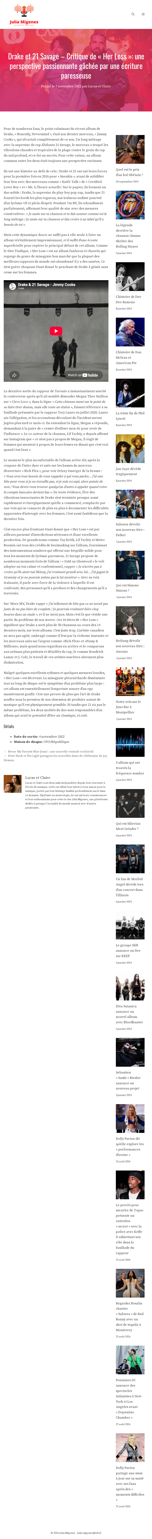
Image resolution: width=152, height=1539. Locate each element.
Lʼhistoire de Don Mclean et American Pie (128, 357)
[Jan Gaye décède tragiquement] (130, 460)
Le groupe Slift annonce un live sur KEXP (128, 950)
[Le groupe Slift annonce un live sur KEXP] (130, 937)
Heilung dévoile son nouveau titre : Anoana (130, 646)
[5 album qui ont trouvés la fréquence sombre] (130, 754)
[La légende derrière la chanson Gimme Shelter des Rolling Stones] (130, 216)
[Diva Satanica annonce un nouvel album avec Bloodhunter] (130, 997)
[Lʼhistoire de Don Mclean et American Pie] (130, 344)
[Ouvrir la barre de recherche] (133, 14)
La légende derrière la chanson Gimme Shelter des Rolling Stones (128, 236)
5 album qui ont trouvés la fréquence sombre (130, 768)
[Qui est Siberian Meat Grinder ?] (130, 815)
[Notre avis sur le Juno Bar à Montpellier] (130, 693)
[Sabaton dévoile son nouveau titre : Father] (130, 515)
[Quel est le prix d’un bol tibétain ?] (130, 161)
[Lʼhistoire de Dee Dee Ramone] (130, 288)
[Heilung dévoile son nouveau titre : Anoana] (130, 632)
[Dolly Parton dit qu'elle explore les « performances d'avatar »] (130, 1130)
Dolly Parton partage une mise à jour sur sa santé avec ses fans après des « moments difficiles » (130, 1484)
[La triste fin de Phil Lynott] (130, 404)
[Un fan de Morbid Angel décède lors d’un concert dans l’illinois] (130, 870)
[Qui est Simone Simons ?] (130, 577)
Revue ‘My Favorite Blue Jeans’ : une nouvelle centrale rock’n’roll (50, 752)
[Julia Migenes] (24, 14)
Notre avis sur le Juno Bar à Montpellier (128, 707)
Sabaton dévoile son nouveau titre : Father (130, 529)
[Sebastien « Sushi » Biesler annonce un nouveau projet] (130, 1064)
